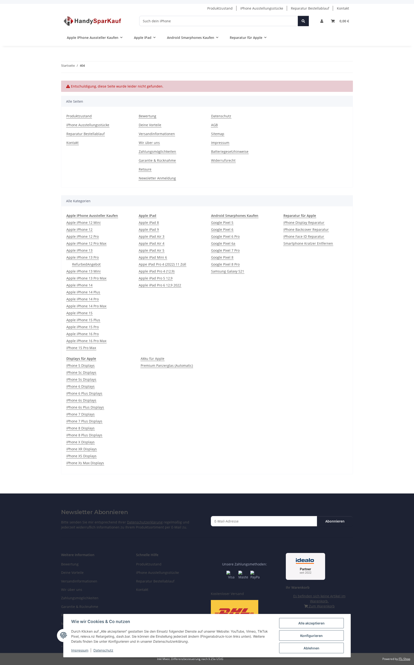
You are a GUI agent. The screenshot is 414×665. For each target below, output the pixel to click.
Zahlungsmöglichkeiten (157, 151)
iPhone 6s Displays (81, 400)
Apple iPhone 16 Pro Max (86, 340)
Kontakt (343, 8)
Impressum (79, 650)
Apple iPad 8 (149, 222)
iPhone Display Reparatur (303, 222)
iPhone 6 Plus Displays (84, 393)
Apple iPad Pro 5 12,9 (155, 278)
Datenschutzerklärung (145, 522)
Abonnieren (335, 521)
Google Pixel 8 (222, 257)
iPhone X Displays (80, 442)
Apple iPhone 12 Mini (83, 222)
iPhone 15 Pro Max (81, 347)
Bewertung (147, 116)
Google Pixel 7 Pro (225, 250)
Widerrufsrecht (223, 160)
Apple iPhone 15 (79, 313)
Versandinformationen (157, 133)
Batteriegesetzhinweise (229, 151)
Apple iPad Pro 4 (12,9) (156, 271)
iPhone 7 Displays (80, 414)
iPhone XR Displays (81, 449)
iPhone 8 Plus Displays (84, 435)
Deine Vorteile (150, 125)
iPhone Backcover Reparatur (306, 229)
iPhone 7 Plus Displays (84, 421)
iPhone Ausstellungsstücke (261, 8)
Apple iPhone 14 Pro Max (86, 306)
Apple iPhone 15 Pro (82, 327)
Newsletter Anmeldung (157, 178)
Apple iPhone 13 (79, 250)
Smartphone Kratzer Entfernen (308, 243)
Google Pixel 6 (222, 229)
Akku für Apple (152, 358)
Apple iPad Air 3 (151, 236)
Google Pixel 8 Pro (225, 264)
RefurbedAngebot (86, 264)
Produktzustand (220, 8)
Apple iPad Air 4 (151, 243)
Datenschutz (103, 650)
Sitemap (217, 133)
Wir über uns (149, 142)
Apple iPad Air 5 (151, 250)
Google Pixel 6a (223, 243)
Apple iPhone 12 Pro (82, 236)
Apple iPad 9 (149, 229)
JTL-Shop (404, 659)
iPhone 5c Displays (81, 372)
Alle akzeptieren (311, 623)
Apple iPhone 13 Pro (82, 257)
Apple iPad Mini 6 (153, 257)
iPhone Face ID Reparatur (303, 236)
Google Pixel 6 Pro (225, 236)
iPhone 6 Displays (80, 386)
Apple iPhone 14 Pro (82, 299)
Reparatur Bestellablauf (310, 8)
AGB (214, 125)
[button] (321, 21)
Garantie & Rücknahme (157, 160)
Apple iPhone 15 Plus (83, 320)
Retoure (145, 169)
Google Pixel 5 (222, 222)
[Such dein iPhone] (303, 21)
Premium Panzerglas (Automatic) (167, 365)
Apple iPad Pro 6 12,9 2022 (160, 285)
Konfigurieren (311, 636)
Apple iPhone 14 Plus (83, 292)
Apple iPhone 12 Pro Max (86, 243)
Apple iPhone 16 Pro (82, 334)
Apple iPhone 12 (79, 229)
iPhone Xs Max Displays (85, 463)
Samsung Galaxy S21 (227, 271)
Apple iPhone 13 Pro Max (86, 278)
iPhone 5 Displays (80, 365)
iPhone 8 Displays (80, 428)
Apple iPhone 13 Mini (83, 271)
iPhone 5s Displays (81, 379)
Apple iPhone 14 (79, 285)
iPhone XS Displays (81, 456)
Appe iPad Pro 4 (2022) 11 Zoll (162, 264)
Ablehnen (311, 648)
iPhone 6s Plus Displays (85, 407)
